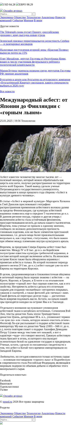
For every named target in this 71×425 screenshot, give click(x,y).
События (17, 20)
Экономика (6, 17)
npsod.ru (7, 401)
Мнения (28, 20)
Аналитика (47, 17)
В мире (38, 20)
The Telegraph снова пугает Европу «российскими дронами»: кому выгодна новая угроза (29, 34)
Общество (20, 17)
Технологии (34, 17)
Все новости (7, 91)
